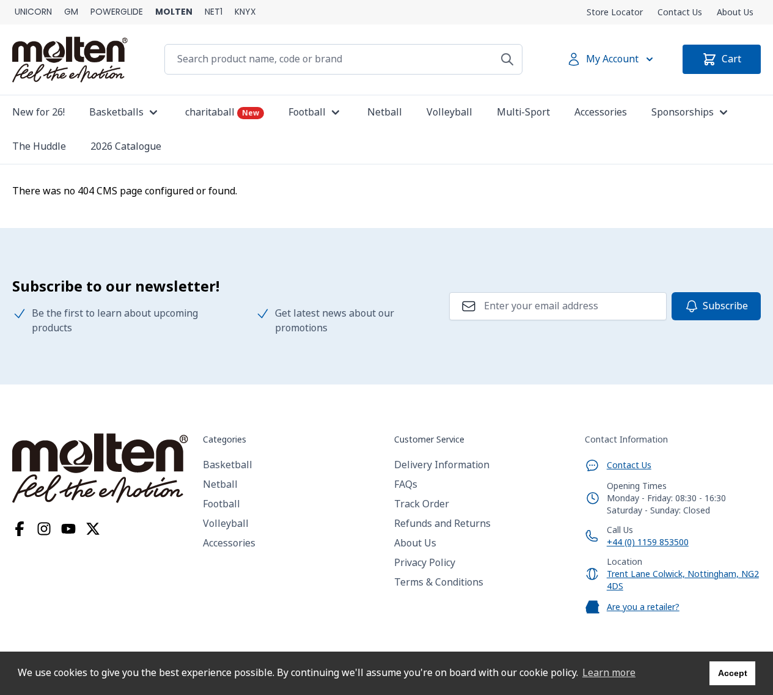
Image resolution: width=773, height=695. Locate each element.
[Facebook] (19, 529)
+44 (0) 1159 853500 (648, 542)
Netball (220, 484)
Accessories (229, 543)
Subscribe (725, 306)
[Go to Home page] (70, 60)
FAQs (405, 484)
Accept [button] (732, 673)
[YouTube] (68, 529)
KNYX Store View (245, 12)
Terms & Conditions (438, 582)
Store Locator (615, 12)
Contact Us (680, 12)
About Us (735, 12)
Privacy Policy (424, 563)
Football (221, 504)
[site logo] (100, 468)
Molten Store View (174, 12)
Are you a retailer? (643, 607)
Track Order (421, 504)
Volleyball (226, 524)
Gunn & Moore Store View (71, 12)
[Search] (507, 59)
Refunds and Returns (442, 524)
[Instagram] (44, 529)
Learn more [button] (609, 673)
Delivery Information (441, 465)
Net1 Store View (213, 12)
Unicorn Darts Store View (33, 12)
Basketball (227, 465)
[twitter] (93, 529)
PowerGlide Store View (116, 12)
